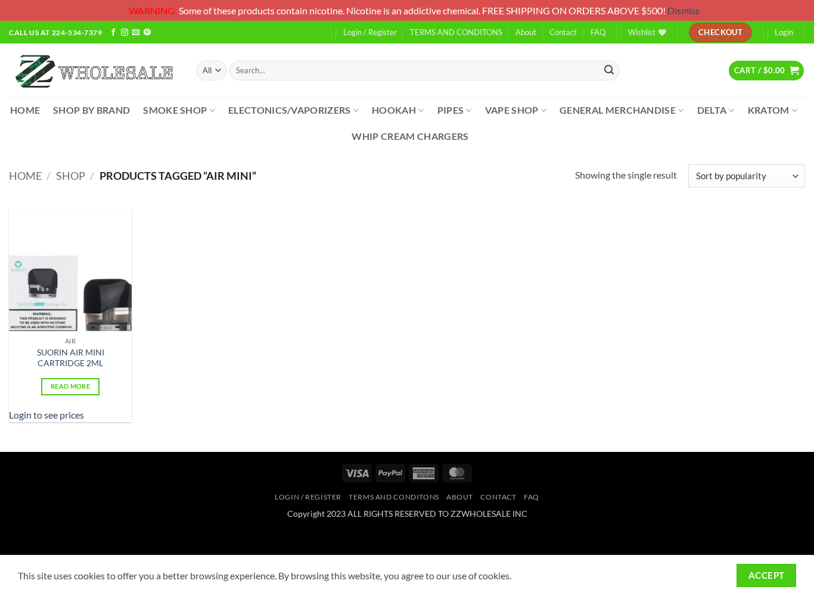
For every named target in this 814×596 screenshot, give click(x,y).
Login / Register (370, 32)
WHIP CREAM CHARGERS (410, 136)
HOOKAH (394, 110)
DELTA (712, 110)
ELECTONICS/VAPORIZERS (289, 110)
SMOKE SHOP (175, 110)
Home (25, 175)
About (525, 32)
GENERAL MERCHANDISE (618, 110)
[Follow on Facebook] (113, 33)
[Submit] (609, 70)
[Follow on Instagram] (124, 33)
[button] (766, 70)
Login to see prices (46, 414)
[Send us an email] (135, 33)
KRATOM (769, 110)
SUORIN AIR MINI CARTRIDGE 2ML (70, 358)
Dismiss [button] (683, 10)
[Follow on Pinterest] (147, 33)
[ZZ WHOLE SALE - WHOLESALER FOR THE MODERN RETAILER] (93, 70)
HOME (25, 110)
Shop (70, 175)
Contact (563, 32)
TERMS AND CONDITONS (456, 32)
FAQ (598, 32)
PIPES (450, 110)
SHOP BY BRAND (91, 110)
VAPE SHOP (512, 110)
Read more (70, 386)
